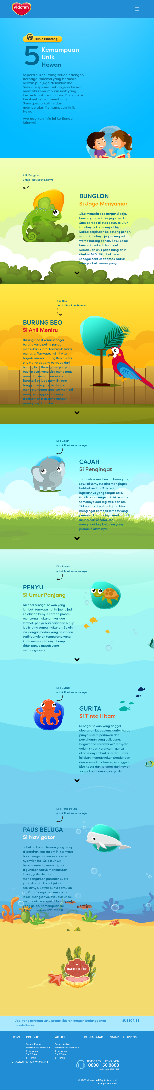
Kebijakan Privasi (107, 1084)
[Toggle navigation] (137, 9)
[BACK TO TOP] (77, 987)
